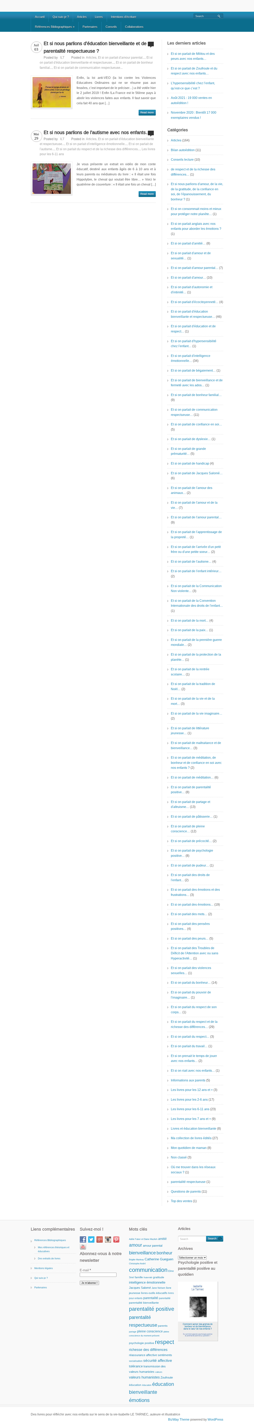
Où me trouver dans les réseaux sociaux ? (193, 1169)
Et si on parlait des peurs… (190, 938)
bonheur (164, 1252)
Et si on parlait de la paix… (189, 630)
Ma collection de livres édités (191, 1138)
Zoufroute (167, 1377)
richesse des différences (148, 1350)
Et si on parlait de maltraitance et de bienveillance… (196, 745)
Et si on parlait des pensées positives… (190, 926)
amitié (162, 1238)
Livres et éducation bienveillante (193, 1128)
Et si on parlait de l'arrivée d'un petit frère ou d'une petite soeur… (196, 549)
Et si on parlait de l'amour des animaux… (191, 490)
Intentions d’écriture (123, 16)
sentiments (165, 1355)
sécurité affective (157, 1360)
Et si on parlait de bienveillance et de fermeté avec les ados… (197, 383)
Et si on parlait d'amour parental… (194, 268)
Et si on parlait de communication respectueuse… (194, 412)
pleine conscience (150, 1331)
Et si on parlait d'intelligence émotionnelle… (190, 358)
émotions (139, 1400)
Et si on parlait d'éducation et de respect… (193, 329)
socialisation (135, 1361)
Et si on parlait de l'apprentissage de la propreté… (196, 534)
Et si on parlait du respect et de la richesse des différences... (98, 149)
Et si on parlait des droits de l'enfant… (190, 877)
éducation (135, 1384)
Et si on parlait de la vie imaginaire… (196, 713)
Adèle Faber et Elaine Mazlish (143, 1239)
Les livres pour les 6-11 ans (190, 1109)
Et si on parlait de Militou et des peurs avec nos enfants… (193, 56)
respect (164, 1342)
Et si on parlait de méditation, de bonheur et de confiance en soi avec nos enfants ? (196, 762)
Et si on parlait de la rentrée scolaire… (190, 672)
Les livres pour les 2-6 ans (189, 1099)
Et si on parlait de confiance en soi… (196, 424)
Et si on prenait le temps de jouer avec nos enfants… (194, 1058)
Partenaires (90, 26)
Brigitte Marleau (136, 1259)
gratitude (158, 1277)
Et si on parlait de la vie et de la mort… (193, 701)
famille (139, 1277)
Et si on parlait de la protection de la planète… (196, 657)
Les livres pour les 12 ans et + (192, 1090)
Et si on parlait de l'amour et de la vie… (194, 505)
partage (132, 1331)
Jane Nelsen (158, 1288)
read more (147, 113)
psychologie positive (141, 1343)
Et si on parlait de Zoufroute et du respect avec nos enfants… (194, 71)
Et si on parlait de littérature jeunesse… (190, 730)
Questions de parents (186, 1191)
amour (135, 1245)
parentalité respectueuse (188, 1181)
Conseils (111, 26)
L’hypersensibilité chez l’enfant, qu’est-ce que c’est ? (193, 85)
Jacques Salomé (140, 1287)
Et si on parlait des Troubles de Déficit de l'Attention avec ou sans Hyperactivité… (194, 953)
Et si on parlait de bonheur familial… (196, 395)
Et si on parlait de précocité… (191, 841)
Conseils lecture (182, 159)
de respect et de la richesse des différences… (193, 172)
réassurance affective (143, 1355)
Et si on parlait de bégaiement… (193, 370)
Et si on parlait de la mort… (190, 620)
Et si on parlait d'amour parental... (121, 57)
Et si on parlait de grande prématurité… (188, 451)
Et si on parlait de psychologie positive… (192, 853)
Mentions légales (43, 1268)
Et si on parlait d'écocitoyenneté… (194, 302)
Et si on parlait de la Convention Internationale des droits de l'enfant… (197, 603)
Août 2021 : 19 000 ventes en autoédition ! (191, 100)
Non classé (179, 1157)
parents (162, 1325)
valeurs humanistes (144, 1377)
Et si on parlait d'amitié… (188, 243)
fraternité (148, 1277)
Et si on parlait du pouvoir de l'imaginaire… (191, 995)
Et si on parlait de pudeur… (190, 865)
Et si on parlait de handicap (190, 463)
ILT (62, 57)
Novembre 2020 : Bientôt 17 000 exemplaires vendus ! (193, 115)
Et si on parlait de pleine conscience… (188, 829)
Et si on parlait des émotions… (192, 904)
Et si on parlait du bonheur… (191, 982)
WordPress (215, 1419)
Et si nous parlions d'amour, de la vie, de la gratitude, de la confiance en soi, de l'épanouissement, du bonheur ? (197, 191)
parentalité (150, 1298)
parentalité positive (151, 1309)
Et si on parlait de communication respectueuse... (88, 67)
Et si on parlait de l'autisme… (191, 561)
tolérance (136, 1366)
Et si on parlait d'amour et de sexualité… (191, 255)
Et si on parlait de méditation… (192, 777)
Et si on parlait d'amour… (188, 277)
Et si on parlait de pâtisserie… (192, 816)
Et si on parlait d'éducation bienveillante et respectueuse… (193, 314)
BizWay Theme (179, 1419)
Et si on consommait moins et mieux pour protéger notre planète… (196, 211)
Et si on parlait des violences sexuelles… (191, 970)
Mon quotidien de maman (189, 1148)
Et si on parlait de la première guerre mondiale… (196, 642)
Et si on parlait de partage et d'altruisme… (190, 804)
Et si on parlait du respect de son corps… (194, 1009)
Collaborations (134, 26)
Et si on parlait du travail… (189, 1046)
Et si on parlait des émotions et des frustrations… (195, 892)
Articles (82, 16)
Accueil (39, 16)
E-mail (85, 1270)
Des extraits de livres (49, 1258)
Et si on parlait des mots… (189, 914)
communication (148, 1269)
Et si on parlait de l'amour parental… (196, 517)
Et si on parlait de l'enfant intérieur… (196, 571)
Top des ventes (181, 1201)
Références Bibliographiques (54, 26)
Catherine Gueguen (159, 1259)
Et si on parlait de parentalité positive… (191, 789)
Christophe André (137, 1263)
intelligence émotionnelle (147, 1282)
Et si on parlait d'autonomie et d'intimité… (191, 289)
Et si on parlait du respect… (190, 1036)
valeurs (158, 1372)
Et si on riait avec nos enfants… (193, 1070)
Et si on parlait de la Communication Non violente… (196, 588)
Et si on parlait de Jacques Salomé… (197, 473)
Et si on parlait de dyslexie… (191, 439)
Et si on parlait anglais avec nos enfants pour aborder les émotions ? (196, 226)
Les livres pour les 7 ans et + (191, 1119)
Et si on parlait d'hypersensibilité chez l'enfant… (193, 343)
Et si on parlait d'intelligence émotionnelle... (96, 144)
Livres (99, 16)
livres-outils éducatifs (154, 1293)
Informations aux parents (188, 1080)
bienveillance (142, 1252)
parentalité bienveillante (144, 1302)
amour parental (152, 1245)
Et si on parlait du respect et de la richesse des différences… (194, 1024)
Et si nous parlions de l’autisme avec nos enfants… (97, 132)
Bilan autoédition (183, 150)
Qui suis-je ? (61, 16)
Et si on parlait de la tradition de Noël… (193, 686)
